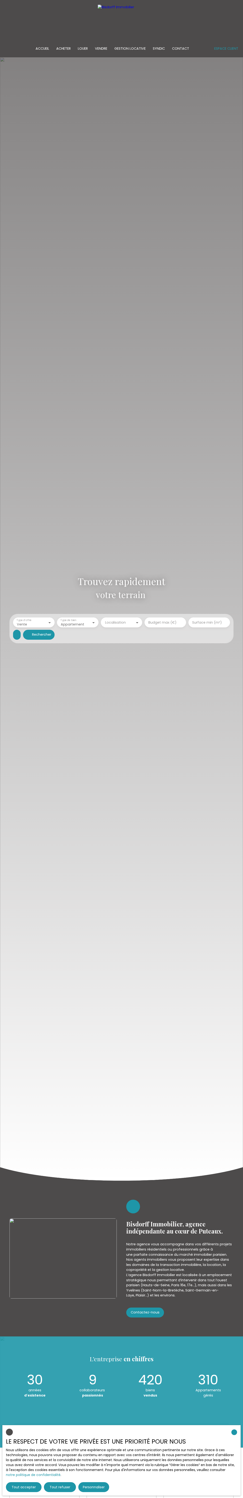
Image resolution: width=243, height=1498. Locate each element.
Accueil (42, 48)
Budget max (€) (162, 622)
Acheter (63, 48)
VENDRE (101, 48)
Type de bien (68, 620)
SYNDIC (159, 48)
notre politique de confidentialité (33, 1474)
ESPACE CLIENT (226, 48)
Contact (180, 48)
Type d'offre (24, 620)
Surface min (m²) (207, 622)
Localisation (115, 622)
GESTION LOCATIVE (130, 48)
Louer (83, 48)
